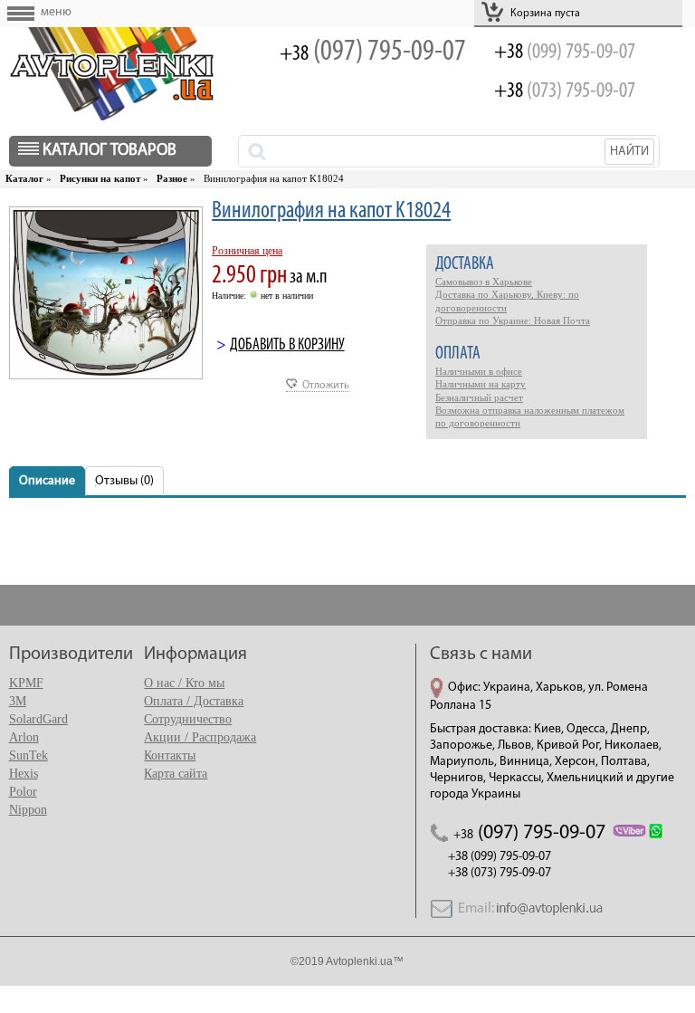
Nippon (28, 810)
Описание (47, 481)
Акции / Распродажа (200, 737)
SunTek (28, 755)
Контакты (169, 755)
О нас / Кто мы (184, 683)
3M (17, 701)
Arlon (24, 737)
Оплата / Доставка (193, 701)
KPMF (26, 683)
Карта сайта (175, 773)
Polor (23, 791)
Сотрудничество (188, 719)
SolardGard (38, 719)
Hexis (23, 773)
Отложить (325, 385)
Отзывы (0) (124, 481)
